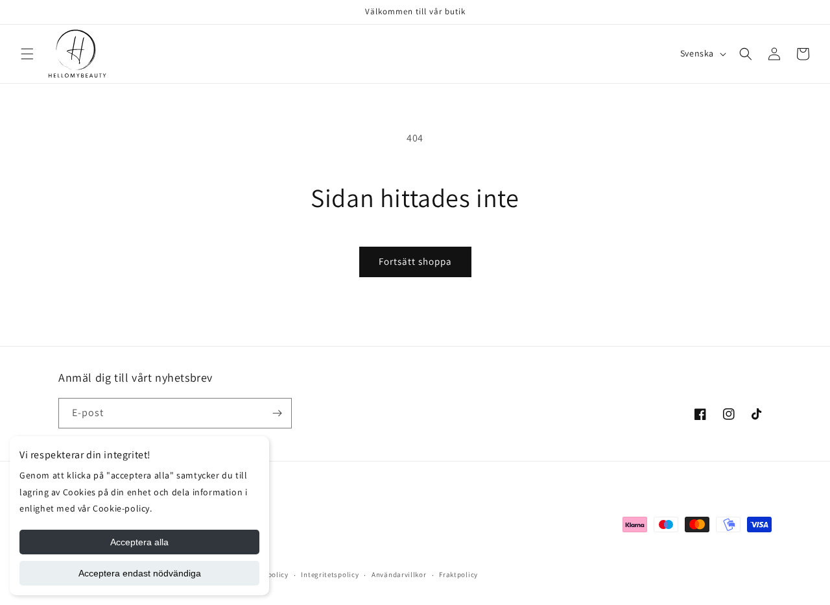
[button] (27, 54)
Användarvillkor (399, 574)
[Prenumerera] (277, 413)
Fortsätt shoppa (415, 261)
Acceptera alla (139, 542)
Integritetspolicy (330, 574)
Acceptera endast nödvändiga (139, 573)
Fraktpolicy (458, 574)
